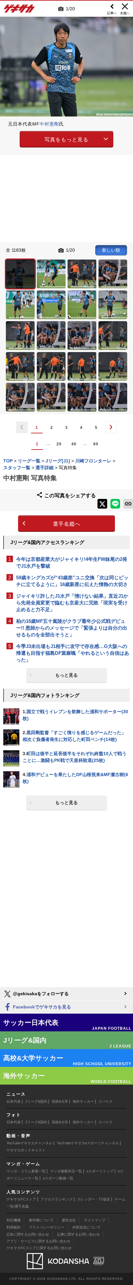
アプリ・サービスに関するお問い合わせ (38, 1241)
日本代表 (13, 1101)
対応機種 (13, 1220)
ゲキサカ (19, 10)
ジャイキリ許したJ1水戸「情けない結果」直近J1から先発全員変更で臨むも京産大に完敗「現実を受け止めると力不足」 (72, 602)
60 (95, 444)
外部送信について (86, 1227)
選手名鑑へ (66, 524)
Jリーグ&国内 (36, 1101)
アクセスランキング (57, 1199)
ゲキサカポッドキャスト (26, 1150)
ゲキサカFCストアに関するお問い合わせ (39, 1248)
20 (59, 444)
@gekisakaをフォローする (40, 993)
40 (74, 444)
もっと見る (66, 675)
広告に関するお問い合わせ (27, 1234)
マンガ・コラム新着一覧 (26, 1171)
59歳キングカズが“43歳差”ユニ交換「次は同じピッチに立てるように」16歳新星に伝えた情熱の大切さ (72, 581)
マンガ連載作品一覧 (66, 1171)
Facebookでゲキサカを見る (41, 1006)
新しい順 (111, 250)
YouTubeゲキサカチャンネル (29, 1143)
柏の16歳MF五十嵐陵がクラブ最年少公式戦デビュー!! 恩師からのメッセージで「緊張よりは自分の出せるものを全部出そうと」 (71, 627)
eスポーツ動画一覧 (58, 1178)
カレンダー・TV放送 (93, 1199)
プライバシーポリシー (46, 1227)
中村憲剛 (49, 123)
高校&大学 (60, 1101)
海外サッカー (83, 1101)
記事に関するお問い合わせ (78, 1234)
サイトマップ (94, 1220)
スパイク (105, 1101)
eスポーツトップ (100, 1171)
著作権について (41, 1220)
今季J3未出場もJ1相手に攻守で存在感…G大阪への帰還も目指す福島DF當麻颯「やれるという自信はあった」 (72, 653)
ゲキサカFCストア (21, 1199)
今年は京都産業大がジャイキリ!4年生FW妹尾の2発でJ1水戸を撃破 (71, 562)
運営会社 (69, 1220)
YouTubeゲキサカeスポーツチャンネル (88, 1143)
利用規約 (13, 1227)
